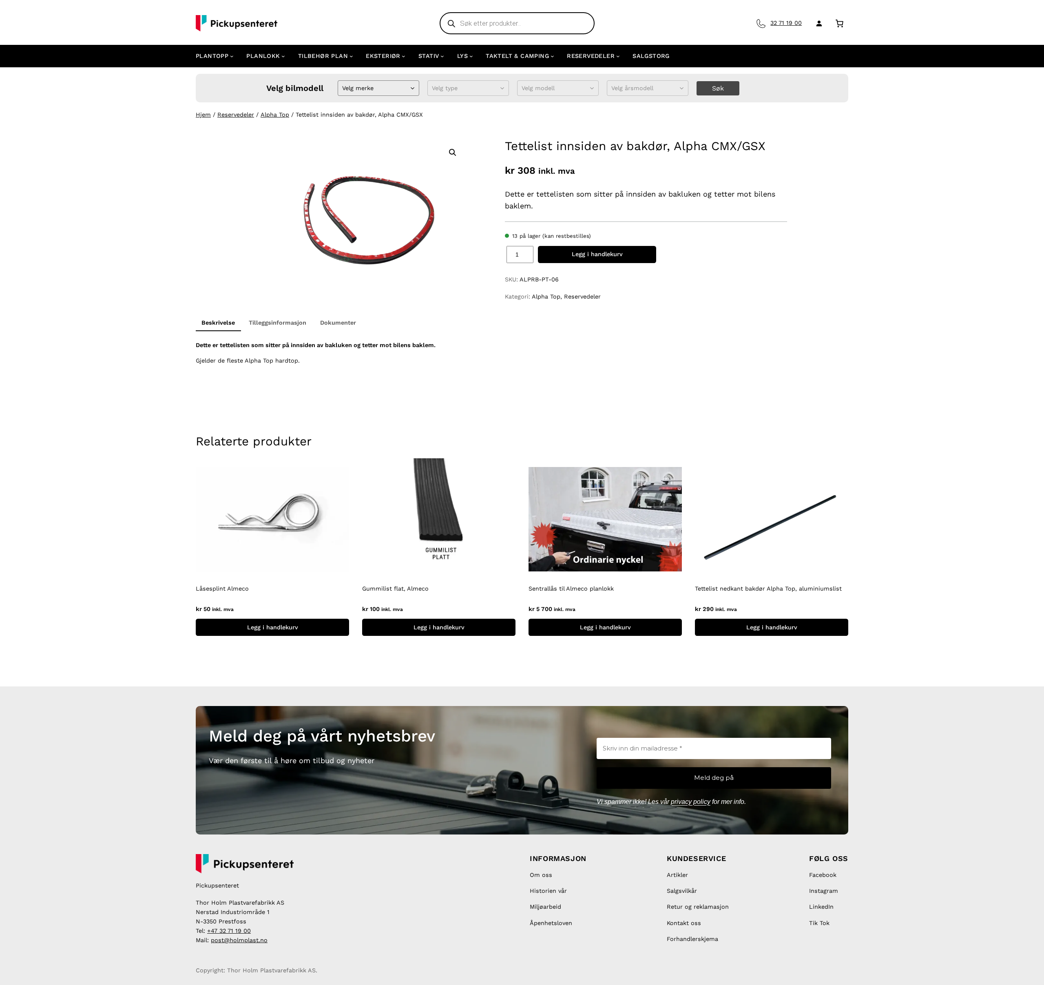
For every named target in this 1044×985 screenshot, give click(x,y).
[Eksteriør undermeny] (403, 56)
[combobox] (343, 88)
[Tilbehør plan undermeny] (351, 56)
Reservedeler (235, 114)
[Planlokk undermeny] (283, 56)
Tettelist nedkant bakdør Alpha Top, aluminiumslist (768, 588)
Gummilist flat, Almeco (395, 588)
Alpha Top (275, 114)
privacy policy (690, 801)
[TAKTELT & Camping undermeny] (552, 56)
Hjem (203, 114)
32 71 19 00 (786, 23)
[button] (452, 152)
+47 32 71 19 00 (229, 930)
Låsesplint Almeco (222, 588)
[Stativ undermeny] (442, 56)
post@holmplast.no (239, 940)
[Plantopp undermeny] (232, 56)
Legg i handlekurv (597, 254)
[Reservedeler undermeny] (618, 56)
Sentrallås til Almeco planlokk (571, 588)
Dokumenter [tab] (338, 322)
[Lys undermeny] (471, 56)
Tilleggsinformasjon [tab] (277, 322)
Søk (718, 88)
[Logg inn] (817, 23)
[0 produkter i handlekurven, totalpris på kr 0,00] (839, 23)
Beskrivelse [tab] (218, 322)
